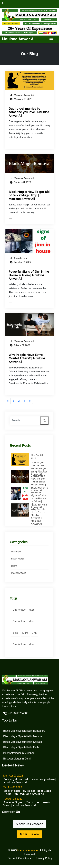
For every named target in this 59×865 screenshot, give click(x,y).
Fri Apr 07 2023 (21, 345)
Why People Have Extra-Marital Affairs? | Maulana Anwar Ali (27, 358)
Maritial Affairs (18, 572)
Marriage (16, 551)
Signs (25, 632)
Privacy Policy (44, 858)
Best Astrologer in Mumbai (18, 753)
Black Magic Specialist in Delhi (21, 747)
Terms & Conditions (19, 858)
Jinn (34, 632)
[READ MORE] (17, 143)
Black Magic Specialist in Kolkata (22, 741)
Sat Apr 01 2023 (22, 182)
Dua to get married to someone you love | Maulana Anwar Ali (29, 112)
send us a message (30, 824)
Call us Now (30, 834)
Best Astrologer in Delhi (17, 758)
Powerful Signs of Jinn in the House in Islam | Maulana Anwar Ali (29, 275)
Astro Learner (20, 258)
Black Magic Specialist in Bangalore (24, 730)
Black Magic (17, 558)
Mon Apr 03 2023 (22, 99)
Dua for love (19, 609)
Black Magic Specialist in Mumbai (22, 736)
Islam (14, 565)
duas (32, 609)
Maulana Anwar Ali (23, 95)
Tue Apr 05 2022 (22, 262)
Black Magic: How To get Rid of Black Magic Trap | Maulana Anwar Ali (29, 195)
